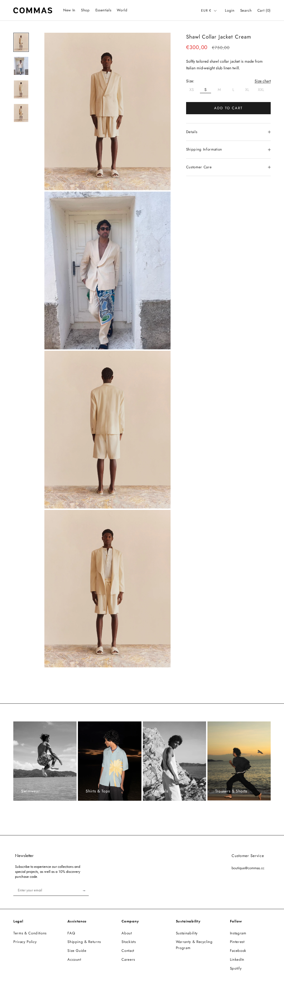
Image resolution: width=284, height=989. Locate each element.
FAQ (71, 933)
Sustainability (187, 933)
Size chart (263, 81)
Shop (85, 10)
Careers (128, 959)
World (122, 10)
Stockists (128, 941)
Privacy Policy (25, 941)
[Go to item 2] (21, 65)
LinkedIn (237, 959)
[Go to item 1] (21, 42)
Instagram (238, 933)
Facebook (238, 950)
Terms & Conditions (30, 933)
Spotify (236, 968)
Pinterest (237, 941)
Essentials (103, 10)
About (126, 933)
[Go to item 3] (21, 89)
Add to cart (228, 108)
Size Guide (77, 950)
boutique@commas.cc (248, 868)
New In (69, 10)
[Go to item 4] (21, 113)
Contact (127, 950)
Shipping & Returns (84, 941)
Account (74, 959)
